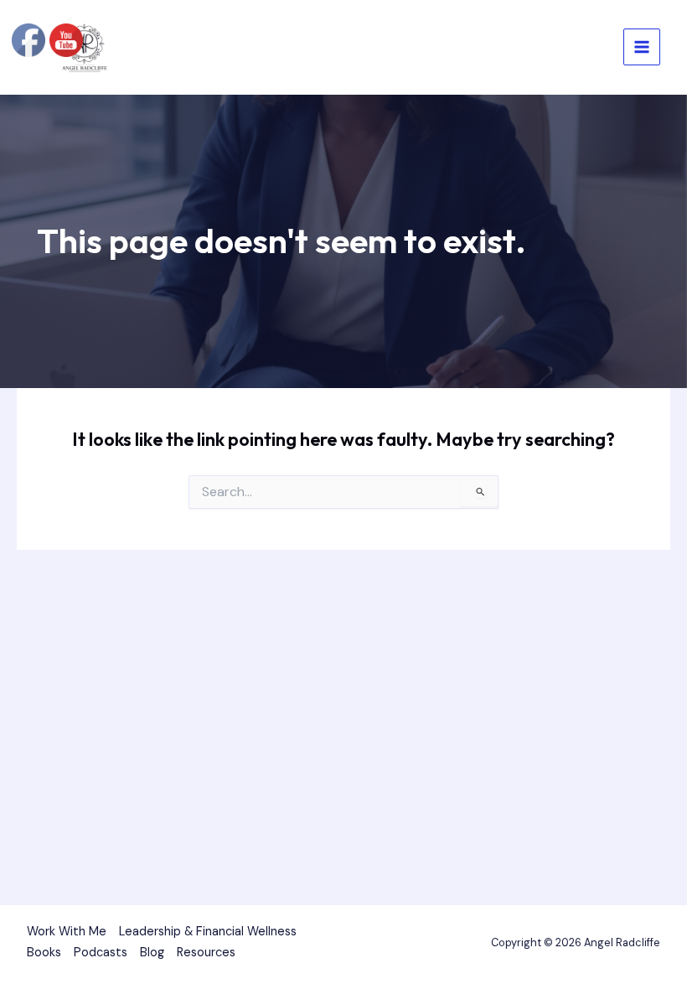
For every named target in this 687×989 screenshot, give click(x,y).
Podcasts (100, 953)
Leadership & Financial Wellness (208, 932)
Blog (152, 953)
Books (44, 953)
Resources (206, 953)
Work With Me (66, 932)
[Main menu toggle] (641, 46)
